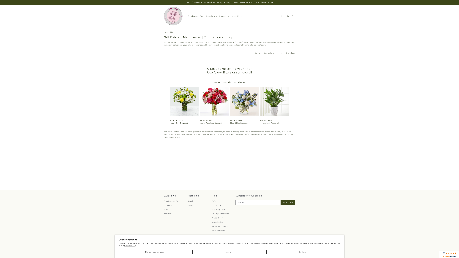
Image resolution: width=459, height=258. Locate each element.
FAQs (214, 201)
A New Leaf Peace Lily (270, 123)
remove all (244, 72)
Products (167, 209)
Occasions (168, 205)
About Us (168, 214)
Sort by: (258, 53)
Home (166, 32)
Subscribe (288, 202)
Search (190, 201)
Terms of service (218, 230)
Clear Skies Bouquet (239, 123)
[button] (211, 16)
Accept (228, 252)
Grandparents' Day (171, 201)
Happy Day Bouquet (179, 123)
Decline (302, 252)
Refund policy (217, 222)
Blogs (190, 205)
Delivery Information (220, 214)
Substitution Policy (220, 226)
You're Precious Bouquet (211, 123)
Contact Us (216, 205)
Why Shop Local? (219, 209)
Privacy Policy (130, 246)
